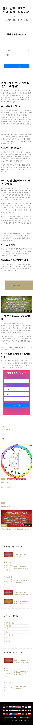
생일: (5, 47)
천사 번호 (17, 16)
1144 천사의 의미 (14, 285)
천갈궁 (6, 638)
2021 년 (6, 629)
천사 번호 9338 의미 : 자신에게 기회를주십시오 (15, 529)
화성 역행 (7, 641)
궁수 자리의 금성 (9, 635)
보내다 (16, 66)
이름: (5, 38)
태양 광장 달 (7, 626)
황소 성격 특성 (5, 428)
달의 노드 (7, 632)
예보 (3, 478)
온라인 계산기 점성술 (16, 20)
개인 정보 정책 (25, 720)
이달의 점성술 (5, 482)
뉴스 (3, 502)
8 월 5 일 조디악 (5, 506)
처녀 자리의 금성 (9, 623)
